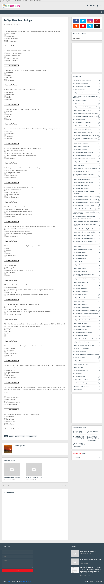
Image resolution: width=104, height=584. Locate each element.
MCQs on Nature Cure (87, 265)
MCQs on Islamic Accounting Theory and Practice (86, 225)
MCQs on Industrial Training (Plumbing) (87, 209)
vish (23, 446)
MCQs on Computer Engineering (87, 132)
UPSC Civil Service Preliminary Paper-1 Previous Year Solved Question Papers (93, 438)
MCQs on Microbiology (87, 252)
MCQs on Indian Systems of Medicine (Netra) (87, 200)
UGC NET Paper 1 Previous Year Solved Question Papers (79, 445)
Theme (9, 581)
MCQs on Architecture (87, 93)
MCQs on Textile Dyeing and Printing (87, 345)
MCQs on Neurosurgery (87, 271)
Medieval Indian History (87, 383)
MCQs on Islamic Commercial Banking (87, 232)
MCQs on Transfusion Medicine (87, 80)
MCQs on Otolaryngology (87, 291)
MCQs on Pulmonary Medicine (87, 326)
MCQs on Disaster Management (87, 155)
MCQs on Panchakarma (87, 295)
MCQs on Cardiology (87, 119)
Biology (8, 24)
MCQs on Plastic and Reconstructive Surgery (87, 314)
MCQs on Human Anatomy (87, 185)
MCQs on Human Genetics (87, 188)
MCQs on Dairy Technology (87, 146)
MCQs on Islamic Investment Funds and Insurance (86, 242)
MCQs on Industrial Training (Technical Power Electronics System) (86, 212)
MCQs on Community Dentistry (87, 129)
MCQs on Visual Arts (87, 377)
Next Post (64, 486)
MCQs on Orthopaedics (87, 288)
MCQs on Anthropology (87, 90)
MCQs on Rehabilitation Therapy (87, 332)
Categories (77, 453)
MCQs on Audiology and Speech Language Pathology (86, 96)
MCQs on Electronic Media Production (87, 159)
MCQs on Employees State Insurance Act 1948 (87, 162)
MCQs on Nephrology (87, 268)
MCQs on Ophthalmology (87, 282)
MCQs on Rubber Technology (87, 336)
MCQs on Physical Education (87, 307)
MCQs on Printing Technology (87, 317)
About (92, 581)
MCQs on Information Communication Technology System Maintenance (86, 217)
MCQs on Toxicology (87, 358)
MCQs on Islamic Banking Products (87, 229)
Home (86, 581)
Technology (87, 457)
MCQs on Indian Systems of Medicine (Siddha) (87, 203)
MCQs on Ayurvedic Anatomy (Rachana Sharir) (87, 107)
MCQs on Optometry (87, 285)
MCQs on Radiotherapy (87, 329)
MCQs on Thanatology (87, 351)
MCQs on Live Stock (87, 246)
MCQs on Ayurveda (87, 104)
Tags (84, 453)
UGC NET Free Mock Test (92, 432)
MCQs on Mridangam (87, 259)
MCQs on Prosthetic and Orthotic (87, 320)
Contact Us (99, 581)
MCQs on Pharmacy (87, 301)
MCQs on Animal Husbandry (87, 86)
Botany (17, 436)
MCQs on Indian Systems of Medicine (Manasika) (86, 192)
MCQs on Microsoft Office (87, 255)
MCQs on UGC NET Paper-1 (87, 364)
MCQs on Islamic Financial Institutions (87, 238)
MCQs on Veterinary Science (87, 370)
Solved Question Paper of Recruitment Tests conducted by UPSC (79, 437)
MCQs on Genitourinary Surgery (87, 179)
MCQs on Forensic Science (87, 171)
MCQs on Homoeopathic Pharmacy (87, 182)
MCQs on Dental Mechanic (87, 149)
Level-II (23, 436)
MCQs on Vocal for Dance (87, 380)
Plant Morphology (32, 436)
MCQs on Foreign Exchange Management (87, 168)
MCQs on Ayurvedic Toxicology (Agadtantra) (87, 114)
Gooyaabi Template (25, 581)
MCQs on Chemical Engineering (87, 123)
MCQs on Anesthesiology (87, 83)
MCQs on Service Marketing (87, 342)
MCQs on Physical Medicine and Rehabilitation (87, 311)
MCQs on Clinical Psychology (87, 126)
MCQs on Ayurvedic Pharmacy (87, 110)
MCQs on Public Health (87, 323)
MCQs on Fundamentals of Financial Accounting (86, 175)
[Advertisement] (86, 57)
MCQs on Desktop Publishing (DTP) (87, 152)
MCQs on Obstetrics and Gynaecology (87, 279)
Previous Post (7, 486)
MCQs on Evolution (87, 165)
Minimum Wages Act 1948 (87, 386)
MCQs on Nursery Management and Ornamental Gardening (86, 275)
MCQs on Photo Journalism (87, 304)
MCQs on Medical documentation (87, 249)
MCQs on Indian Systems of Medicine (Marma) (87, 197)
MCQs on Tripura (87, 361)
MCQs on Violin (87, 373)
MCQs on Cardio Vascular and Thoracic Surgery (87, 117)
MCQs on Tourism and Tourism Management (87, 355)
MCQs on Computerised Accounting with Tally (87, 136)
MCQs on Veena (87, 367)
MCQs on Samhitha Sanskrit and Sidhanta (87, 339)
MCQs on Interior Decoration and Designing (87, 221)
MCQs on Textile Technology (87, 348)
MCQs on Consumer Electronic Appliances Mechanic (86, 139)
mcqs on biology (87, 389)
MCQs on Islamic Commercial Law (87, 235)
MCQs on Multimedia (87, 262)
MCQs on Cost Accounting (87, 143)
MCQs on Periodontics (87, 298)
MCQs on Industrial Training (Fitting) (87, 206)
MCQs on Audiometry (87, 101)
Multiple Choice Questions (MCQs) (78, 432)
